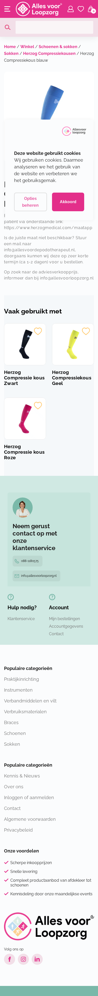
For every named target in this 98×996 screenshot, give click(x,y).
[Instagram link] (23, 959)
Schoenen (15, 733)
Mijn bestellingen (64, 618)
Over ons (13, 786)
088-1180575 (30, 561)
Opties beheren (30, 202)
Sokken (11, 53)
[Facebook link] (9, 959)
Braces (11, 722)
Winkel (27, 46)
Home (10, 46)
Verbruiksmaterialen (25, 711)
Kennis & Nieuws (22, 775)
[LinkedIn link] (37, 959)
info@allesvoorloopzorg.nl (39, 576)
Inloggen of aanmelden (29, 797)
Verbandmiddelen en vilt (30, 700)
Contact (56, 633)
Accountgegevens (66, 626)
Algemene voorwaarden (30, 819)
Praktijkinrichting (21, 679)
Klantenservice (21, 618)
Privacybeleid (18, 830)
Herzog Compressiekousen (49, 53)
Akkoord (68, 202)
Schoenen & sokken (58, 46)
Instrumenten (18, 690)
